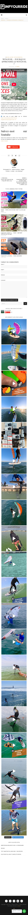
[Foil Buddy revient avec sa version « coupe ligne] (14, 383)
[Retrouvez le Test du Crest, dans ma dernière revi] (14, 797)
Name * (2, 264)
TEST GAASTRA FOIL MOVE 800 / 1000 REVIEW (12, 851)
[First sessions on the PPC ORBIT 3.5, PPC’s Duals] (14, 512)
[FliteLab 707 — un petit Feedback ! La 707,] (14, 771)
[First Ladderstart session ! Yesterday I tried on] (14, 667)
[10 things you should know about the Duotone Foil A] (14, 538)
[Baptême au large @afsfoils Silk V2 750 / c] (14, 693)
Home (2, 18)
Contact (19, 905)
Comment (3, 280)
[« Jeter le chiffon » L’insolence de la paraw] (14, 357)
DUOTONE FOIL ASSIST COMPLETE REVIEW (11, 854)
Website (3, 275)
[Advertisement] (14, 39)
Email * (2, 269)
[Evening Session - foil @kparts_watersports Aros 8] (14, 409)
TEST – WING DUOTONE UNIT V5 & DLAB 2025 (13, 210)
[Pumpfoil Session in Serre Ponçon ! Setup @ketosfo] (14, 487)
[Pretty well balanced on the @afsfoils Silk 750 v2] (14, 642)
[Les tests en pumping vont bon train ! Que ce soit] (14, 822)
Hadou (17, 66)
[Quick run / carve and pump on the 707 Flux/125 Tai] (14, 719)
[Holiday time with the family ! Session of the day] (14, 564)
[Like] (8, 155)
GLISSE (11, 57)
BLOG (6, 18)
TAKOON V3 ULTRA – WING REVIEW (11, 256)
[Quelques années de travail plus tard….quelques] (14, 435)
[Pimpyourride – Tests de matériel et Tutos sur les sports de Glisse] (14, 6)
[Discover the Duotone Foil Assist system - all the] (14, 590)
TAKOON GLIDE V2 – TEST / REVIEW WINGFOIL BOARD (11, 233)
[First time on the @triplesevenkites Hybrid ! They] (14, 461)
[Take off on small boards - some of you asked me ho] (14, 616)
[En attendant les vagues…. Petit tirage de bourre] (14, 331)
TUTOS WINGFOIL (18, 57)
